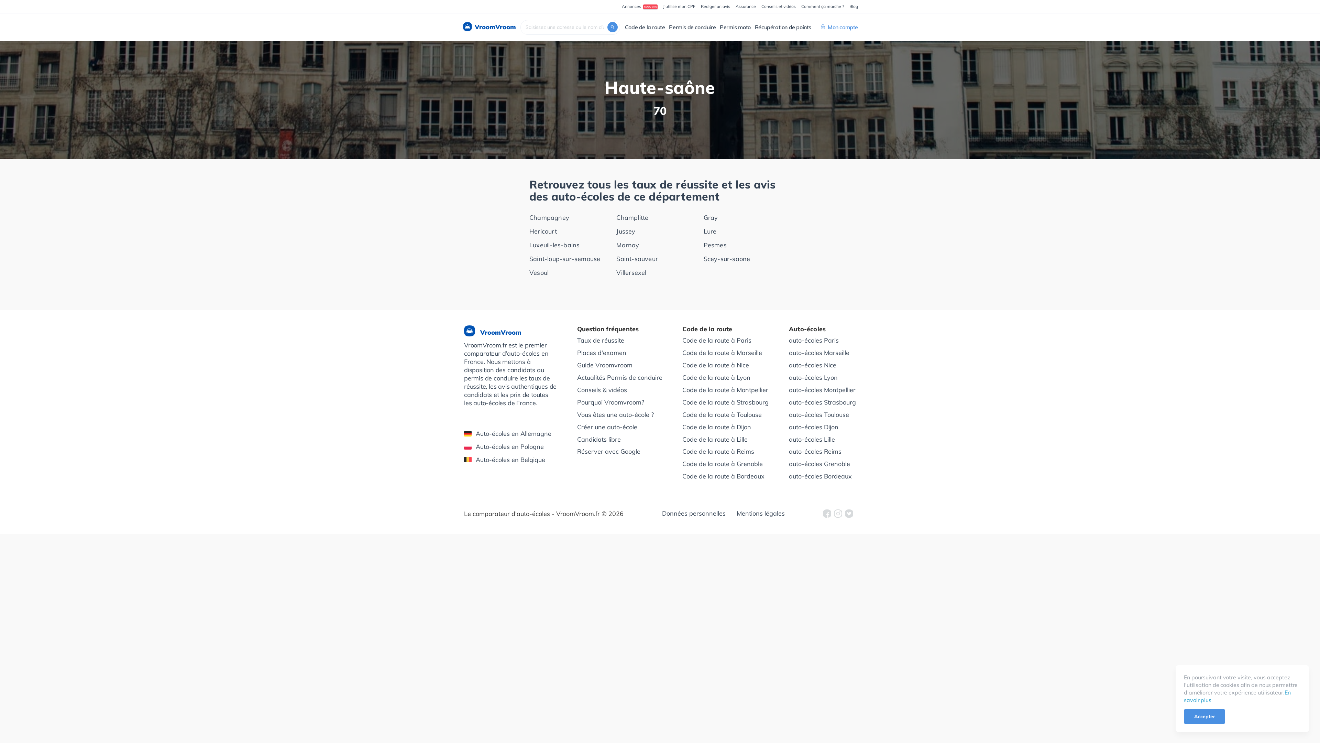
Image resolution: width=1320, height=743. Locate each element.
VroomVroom (494, 27)
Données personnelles (694, 513)
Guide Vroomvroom (604, 365)
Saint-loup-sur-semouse (564, 259)
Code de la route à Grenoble (722, 464)
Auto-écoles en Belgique (510, 460)
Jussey (625, 231)
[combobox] (570, 27)
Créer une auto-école (607, 427)
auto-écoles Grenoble (819, 464)
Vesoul (539, 273)
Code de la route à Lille (715, 439)
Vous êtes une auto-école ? (615, 415)
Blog (853, 6)
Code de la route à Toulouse (722, 415)
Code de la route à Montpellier (725, 390)
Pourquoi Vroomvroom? (610, 402)
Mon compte (843, 27)
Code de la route (645, 27)
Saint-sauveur (637, 259)
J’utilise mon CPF (679, 6)
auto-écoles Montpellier (822, 390)
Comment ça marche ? (822, 6)
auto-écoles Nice (812, 365)
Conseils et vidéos (778, 6)
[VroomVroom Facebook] (827, 513)
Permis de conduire (692, 27)
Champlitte (632, 218)
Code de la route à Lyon (716, 377)
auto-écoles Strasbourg (822, 402)
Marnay (627, 245)
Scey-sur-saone (727, 259)
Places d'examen (601, 353)
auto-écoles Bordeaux (820, 476)
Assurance (746, 6)
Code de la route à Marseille (722, 353)
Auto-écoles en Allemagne (513, 434)
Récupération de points (783, 27)
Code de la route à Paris (716, 340)
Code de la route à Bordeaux (723, 476)
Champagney (549, 218)
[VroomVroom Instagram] (838, 513)
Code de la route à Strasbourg (725, 402)
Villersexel (631, 273)
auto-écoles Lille (812, 439)
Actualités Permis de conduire (619, 377)
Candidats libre (599, 439)
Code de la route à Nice (715, 365)
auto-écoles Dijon (813, 427)
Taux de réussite (600, 340)
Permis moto (735, 27)
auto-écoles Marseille (819, 353)
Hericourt (543, 231)
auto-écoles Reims (815, 451)
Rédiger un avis (715, 6)
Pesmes (715, 245)
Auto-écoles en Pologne (510, 447)
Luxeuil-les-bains (554, 245)
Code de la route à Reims (718, 451)
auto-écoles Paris (814, 340)
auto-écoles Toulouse (819, 415)
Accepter (1204, 716)
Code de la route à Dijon (716, 427)
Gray (711, 218)
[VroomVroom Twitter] (849, 513)
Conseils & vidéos (602, 390)
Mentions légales (761, 513)
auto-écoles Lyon (813, 377)
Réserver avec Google (608, 451)
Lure (710, 231)
